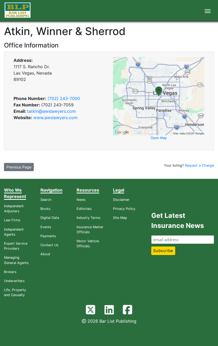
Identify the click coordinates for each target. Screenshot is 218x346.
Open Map (158, 138)
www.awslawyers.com (55, 117)
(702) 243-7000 (64, 98)
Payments (48, 236)
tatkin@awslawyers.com (51, 111)
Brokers (10, 272)
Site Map (120, 218)
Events (45, 227)
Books (45, 209)
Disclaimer (121, 200)
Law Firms (12, 220)
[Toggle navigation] (208, 10)
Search (46, 200)
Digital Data (49, 218)
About (45, 254)
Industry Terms (88, 218)
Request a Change (199, 165)
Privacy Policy (124, 209)
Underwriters (14, 281)
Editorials (84, 209)
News (81, 200)
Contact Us (49, 245)
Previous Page (18, 167)
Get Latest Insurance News (177, 220)
